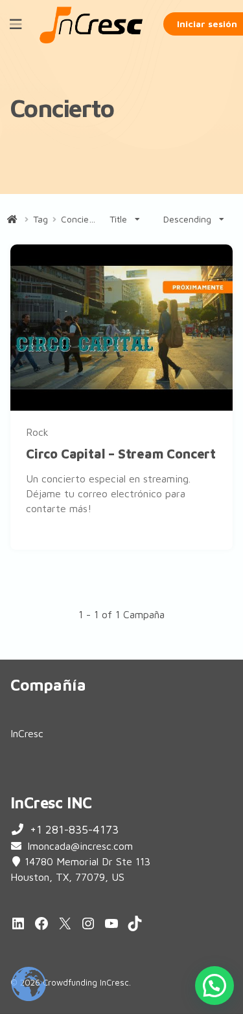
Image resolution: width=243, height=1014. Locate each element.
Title (118, 218)
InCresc (26, 733)
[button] (214, 985)
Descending (187, 218)
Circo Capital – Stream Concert (121, 453)
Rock (37, 432)
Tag (40, 219)
